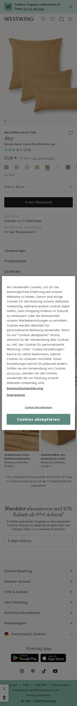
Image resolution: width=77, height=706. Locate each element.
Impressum (16, 394)
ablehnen (14, 373)
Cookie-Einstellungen (38, 407)
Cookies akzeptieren (38, 419)
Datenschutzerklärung (25, 388)
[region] (38, 353)
